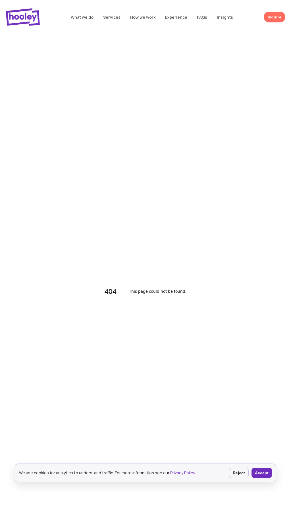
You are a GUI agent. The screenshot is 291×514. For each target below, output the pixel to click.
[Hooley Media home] (23, 17)
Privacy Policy (182, 472)
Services (111, 17)
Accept (262, 473)
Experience (176, 17)
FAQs (202, 17)
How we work (142, 17)
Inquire (274, 17)
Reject (239, 473)
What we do (82, 17)
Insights (225, 17)
